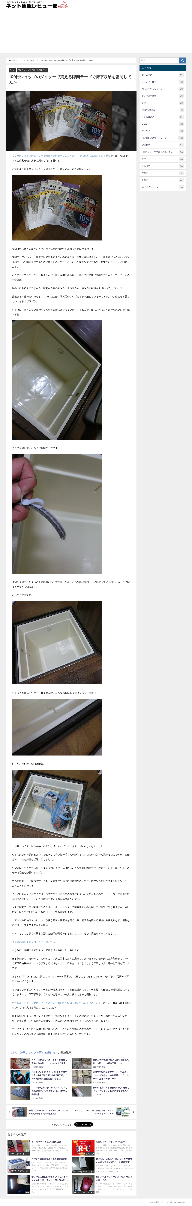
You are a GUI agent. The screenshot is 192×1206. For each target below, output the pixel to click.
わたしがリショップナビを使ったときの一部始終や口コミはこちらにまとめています (57, 1002)
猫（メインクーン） (162, 187)
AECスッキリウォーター (162, 88)
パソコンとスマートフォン (162, 138)
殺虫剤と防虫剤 (162, 110)
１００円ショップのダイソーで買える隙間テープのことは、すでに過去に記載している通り (61, 155)
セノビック (162, 74)
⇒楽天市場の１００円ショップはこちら (33, 941)
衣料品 (162, 173)
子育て (162, 102)
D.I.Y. (12, 70)
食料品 (162, 180)
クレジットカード (162, 81)
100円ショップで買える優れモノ (32, 70)
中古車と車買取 (162, 95)
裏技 (162, 159)
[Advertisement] (96, 32)
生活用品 (162, 166)
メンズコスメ (162, 117)
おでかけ (162, 131)
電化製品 (162, 145)
